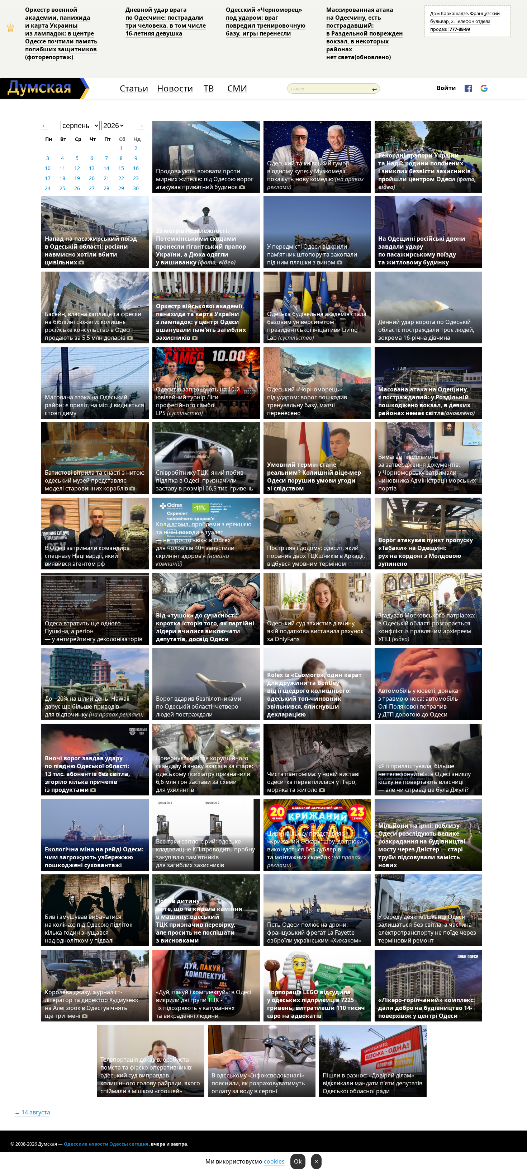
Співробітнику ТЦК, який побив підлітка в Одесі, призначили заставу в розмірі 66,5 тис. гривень (204, 480)
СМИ (237, 88)
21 (106, 178)
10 (48, 168)
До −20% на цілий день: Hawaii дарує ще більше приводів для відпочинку (94, 706)
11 (62, 168)
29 (121, 188)
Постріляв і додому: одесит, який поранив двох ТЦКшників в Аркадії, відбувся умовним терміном (316, 556)
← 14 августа (32, 1112)
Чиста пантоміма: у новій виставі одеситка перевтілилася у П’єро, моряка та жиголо (313, 782)
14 (106, 168)
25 (62, 188)
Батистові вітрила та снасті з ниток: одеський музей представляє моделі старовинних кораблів (94, 480)
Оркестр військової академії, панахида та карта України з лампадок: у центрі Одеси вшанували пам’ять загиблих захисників (201, 322)
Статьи (134, 88)
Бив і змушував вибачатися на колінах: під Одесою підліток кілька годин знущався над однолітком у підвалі (88, 928)
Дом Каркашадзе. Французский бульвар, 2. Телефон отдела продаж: (465, 21)
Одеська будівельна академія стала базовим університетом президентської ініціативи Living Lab (316, 326)
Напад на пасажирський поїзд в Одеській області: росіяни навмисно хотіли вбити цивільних (91, 250)
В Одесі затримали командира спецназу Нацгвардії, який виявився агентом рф (87, 556)
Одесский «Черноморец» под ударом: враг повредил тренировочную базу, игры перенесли (265, 21)
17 (48, 178)
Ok (298, 1161)
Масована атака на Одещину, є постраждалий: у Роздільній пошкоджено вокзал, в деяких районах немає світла (426, 401)
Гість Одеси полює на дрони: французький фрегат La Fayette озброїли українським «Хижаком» (314, 932)
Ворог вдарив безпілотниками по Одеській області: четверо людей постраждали (198, 706)
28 (106, 188)
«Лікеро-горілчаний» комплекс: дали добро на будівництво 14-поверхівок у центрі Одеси (426, 1008)
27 (92, 188)
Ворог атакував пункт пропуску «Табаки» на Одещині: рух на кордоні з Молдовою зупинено (425, 552)
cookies (274, 1161)
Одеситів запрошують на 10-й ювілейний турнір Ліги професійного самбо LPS (198, 401)
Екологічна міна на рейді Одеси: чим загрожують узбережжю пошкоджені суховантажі (94, 857)
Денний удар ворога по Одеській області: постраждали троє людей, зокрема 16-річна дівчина (426, 330)
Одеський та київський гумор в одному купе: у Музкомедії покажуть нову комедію (315, 175)
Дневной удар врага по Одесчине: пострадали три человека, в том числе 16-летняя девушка (165, 21)
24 (48, 188)
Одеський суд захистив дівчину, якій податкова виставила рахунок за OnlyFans (315, 631)
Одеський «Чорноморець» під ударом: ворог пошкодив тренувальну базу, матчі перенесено (307, 401)
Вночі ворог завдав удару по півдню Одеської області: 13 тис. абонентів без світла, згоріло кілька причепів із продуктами (87, 774)
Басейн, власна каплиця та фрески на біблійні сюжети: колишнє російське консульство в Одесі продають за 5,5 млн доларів (93, 326)
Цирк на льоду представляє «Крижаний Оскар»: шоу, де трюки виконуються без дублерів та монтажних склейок (315, 849)
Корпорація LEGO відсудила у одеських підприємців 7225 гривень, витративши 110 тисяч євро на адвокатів (316, 1004)
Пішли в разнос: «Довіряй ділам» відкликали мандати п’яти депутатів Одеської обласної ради (372, 1083)
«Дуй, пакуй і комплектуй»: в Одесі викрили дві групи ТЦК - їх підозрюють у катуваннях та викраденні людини (203, 1004)
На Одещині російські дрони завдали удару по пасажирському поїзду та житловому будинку (421, 250)
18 (62, 178)
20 (92, 178)
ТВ (209, 88)
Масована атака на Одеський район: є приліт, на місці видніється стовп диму (94, 405)
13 (92, 168)
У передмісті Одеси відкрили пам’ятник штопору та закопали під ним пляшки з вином (312, 254)
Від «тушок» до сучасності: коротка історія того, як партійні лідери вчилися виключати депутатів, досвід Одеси (205, 627)
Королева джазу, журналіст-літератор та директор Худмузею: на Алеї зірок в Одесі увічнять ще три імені (91, 1004)
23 (136, 178)
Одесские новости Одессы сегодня (106, 1144)
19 (77, 178)
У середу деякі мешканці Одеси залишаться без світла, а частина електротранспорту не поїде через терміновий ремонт (427, 928)
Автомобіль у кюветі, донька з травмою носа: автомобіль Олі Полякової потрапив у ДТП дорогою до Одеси (418, 702)
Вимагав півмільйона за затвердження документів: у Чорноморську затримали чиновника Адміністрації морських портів (427, 472)
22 (121, 178)
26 (77, 188)
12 (77, 168)
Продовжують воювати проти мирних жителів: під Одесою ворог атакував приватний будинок (204, 179)
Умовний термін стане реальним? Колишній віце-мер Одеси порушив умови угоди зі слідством (314, 476)
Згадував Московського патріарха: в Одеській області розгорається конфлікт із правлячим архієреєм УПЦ (426, 627)
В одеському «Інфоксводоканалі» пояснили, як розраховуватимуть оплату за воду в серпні (258, 1083)
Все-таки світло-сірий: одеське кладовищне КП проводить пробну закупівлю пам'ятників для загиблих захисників (205, 853)
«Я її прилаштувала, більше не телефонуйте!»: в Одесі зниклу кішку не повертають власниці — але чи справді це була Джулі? (424, 778)
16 (136, 168)
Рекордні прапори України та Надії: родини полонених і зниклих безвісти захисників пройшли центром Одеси (427, 171)
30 (136, 188)
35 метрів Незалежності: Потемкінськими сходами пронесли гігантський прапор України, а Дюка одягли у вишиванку (201, 246)
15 (121, 168)
